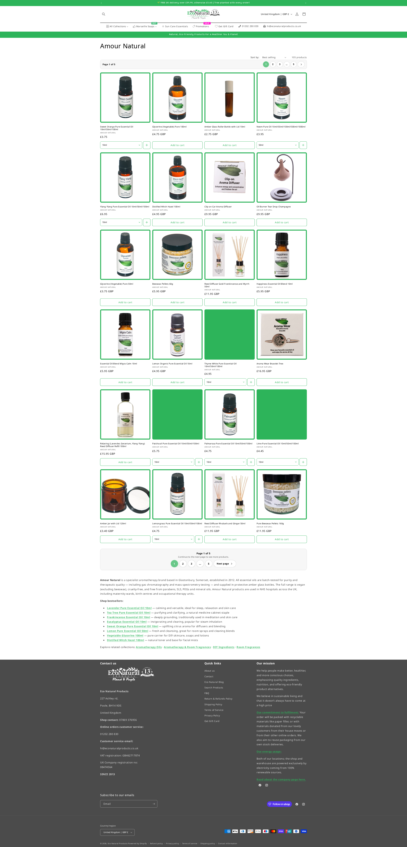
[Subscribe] (153, 804)
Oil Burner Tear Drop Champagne (274, 206)
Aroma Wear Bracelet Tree (270, 363)
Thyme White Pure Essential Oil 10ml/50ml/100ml (220, 365)
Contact (208, 676)
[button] (103, 14)
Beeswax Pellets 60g (162, 283)
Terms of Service (214, 709)
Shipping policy (207, 843)
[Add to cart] (146, 145)
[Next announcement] (305, 3)
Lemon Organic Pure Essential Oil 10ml (172, 363)
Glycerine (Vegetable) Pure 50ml (116, 283)
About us (209, 670)
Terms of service (189, 843)
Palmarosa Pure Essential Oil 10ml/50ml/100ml (228, 443)
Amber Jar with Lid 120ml (113, 523)
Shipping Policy (213, 704)
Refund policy (156, 843)
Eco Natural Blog (214, 681)
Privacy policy (172, 843)
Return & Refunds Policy (218, 698)
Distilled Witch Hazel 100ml (166, 206)
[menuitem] (117, 26)
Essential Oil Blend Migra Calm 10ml (118, 363)
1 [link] (266, 64)
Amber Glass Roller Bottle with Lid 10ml (224, 126)
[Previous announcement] (101, 3)
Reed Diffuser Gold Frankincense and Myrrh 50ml (226, 285)
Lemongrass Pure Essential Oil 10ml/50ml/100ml (177, 523)
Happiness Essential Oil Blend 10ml (275, 283)
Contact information (227, 843)
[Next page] (300, 64)
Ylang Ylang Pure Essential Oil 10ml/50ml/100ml (124, 206)
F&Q (206, 693)
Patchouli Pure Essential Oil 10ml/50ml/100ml (175, 443)
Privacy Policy (212, 715)
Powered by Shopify (137, 843)
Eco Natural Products (118, 843)
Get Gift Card (212, 721)
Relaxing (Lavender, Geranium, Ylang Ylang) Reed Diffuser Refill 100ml (122, 445)
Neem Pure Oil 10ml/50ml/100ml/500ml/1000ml (281, 126)
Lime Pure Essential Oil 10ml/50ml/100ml (278, 443)
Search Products (213, 687)
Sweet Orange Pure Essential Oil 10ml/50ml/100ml (116, 128)
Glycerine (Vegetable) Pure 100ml (169, 126)
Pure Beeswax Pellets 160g (270, 523)
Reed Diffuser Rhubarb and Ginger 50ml (224, 523)
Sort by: (255, 57)
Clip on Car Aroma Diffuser (218, 206)
